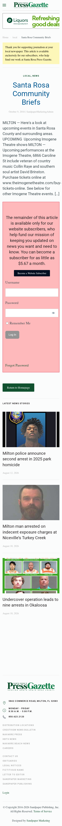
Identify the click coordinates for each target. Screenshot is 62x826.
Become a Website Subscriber (32, 273)
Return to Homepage (18, 387)
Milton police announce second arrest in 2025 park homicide (27, 459)
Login (6, 792)
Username (12, 282)
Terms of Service (42, 811)
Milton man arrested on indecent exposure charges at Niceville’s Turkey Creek (30, 532)
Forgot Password (17, 365)
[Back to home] (31, 5)
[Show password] (53, 313)
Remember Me (19, 323)
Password (11, 302)
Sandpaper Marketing (38, 820)
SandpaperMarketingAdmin (40, 111)
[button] (4, 5)
